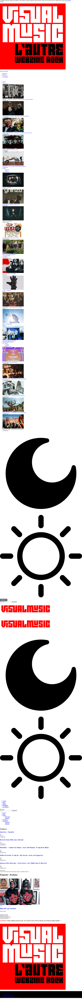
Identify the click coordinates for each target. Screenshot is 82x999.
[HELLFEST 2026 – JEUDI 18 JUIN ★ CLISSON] (13, 428)
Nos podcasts (5, 75)
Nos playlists (5, 77)
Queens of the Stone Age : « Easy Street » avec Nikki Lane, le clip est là (17, 132)
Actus (1, 905)
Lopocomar (2, 843)
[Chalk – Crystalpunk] (13, 289)
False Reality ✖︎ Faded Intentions (9, 340)
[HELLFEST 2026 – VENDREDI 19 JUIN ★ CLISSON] (13, 411)
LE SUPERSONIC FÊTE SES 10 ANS (11, 237)
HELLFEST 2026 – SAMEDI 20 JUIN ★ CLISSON (14, 395)
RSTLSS (4, 74)
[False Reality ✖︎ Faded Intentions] (13, 339)
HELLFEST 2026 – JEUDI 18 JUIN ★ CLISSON (13, 429)
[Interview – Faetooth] (13, 186)
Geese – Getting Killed (7, 324)
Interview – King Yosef (7, 221)
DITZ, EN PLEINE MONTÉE (9, 254)
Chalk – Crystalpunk (7, 290)
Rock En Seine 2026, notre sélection (10, 362)
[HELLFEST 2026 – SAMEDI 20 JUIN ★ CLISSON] (13, 394)
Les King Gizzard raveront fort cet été (10, 149)
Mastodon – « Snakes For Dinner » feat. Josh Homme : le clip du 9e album (18, 99)
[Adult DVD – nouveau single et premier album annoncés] (13, 165)
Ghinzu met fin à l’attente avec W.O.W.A (11, 204)
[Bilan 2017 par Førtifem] (19, 904)
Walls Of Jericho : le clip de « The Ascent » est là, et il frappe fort (16, 116)
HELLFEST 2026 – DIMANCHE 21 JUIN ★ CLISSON (14, 379)
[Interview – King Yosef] (13, 220)
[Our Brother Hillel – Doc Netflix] (13, 272)
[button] (2, 1)
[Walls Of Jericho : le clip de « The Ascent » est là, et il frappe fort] (13, 114)
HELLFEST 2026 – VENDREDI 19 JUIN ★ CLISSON (14, 412)
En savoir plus (68, 0)
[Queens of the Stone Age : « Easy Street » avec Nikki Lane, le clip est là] (13, 131)
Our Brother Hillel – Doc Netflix (9, 273)
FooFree (1, 835)
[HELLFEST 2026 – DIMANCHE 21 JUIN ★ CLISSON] (13, 377)
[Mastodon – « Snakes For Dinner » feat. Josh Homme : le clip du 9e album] (13, 98)
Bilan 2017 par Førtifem (8, 908)
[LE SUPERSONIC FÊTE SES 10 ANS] (13, 236)
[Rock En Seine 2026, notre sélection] (13, 361)
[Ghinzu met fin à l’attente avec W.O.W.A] (13, 203)
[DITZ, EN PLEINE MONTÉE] (13, 253)
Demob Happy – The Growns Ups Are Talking (12, 307)
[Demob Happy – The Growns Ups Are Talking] (13, 306)
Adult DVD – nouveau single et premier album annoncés (14, 166)
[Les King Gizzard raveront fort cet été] (13, 148)
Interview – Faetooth (7, 187)
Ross (1, 851)
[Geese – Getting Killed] (13, 322)
